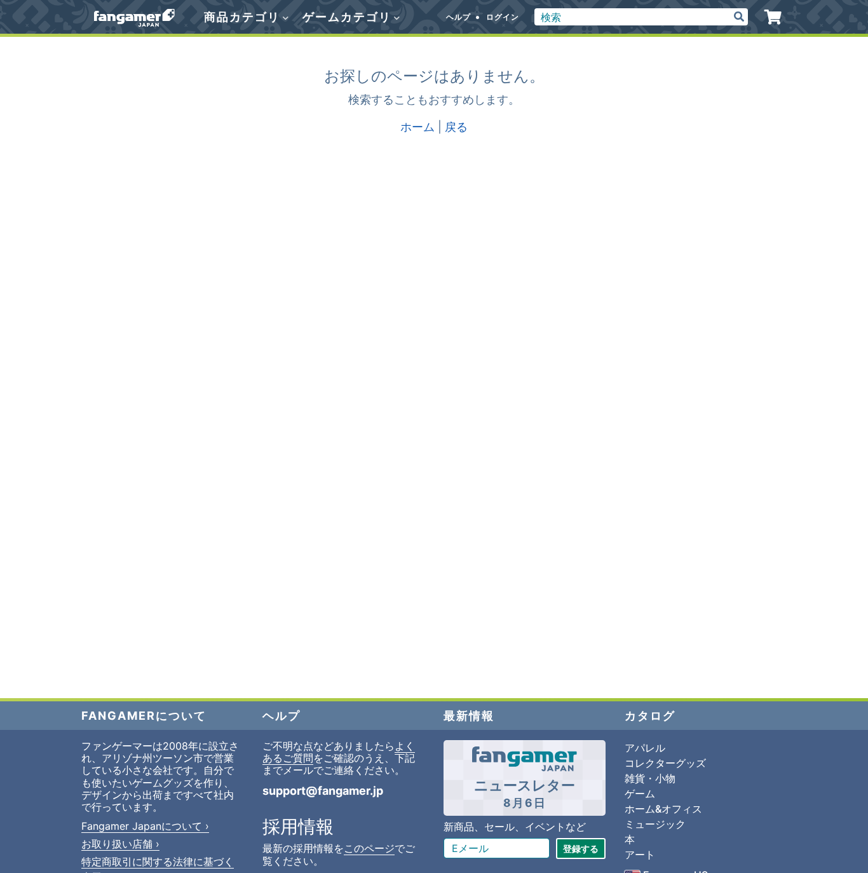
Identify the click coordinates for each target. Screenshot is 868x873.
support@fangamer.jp (322, 790)
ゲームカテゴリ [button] (348, 17)
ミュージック (655, 824)
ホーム (417, 127)
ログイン (502, 17)
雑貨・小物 (650, 778)
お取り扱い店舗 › (120, 843)
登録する (581, 848)
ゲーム (640, 793)
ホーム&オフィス (663, 808)
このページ (369, 848)
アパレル (645, 747)
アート (640, 854)
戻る (456, 127)
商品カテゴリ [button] (244, 17)
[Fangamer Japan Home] (134, 17)
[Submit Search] (739, 16)
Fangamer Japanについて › (145, 826)
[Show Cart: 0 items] (773, 17)
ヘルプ (458, 17)
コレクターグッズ (665, 763)
